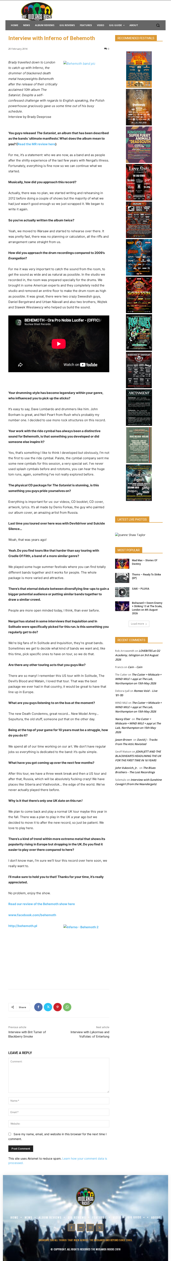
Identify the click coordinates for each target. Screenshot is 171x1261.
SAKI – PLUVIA (140, 588)
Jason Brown (123, 739)
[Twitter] (48, 1007)
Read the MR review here (36, 144)
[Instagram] (90, 1227)
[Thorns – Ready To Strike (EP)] (122, 578)
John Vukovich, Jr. (126, 768)
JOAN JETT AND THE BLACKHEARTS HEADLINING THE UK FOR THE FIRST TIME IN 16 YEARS (138, 756)
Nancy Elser (122, 719)
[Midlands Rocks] (130, 535)
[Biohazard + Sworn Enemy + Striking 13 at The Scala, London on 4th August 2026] (122, 606)
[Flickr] (80, 1227)
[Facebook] (38, 1007)
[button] (158, 25)
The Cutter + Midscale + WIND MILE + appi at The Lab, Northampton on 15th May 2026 (138, 679)
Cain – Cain (135, 667)
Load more (137, 623)
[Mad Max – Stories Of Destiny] (122, 564)
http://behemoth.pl (22, 926)
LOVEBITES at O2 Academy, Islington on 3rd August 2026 (137, 655)
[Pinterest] (57, 1007)
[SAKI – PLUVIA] (122, 592)
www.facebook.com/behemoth (32, 915)
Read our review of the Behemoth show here (41, 904)
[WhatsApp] (67, 1007)
